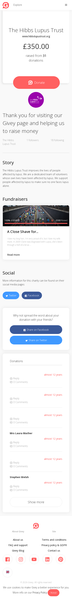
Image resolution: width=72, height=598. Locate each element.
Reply (16, 378)
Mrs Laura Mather (21, 433)
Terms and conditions (54, 539)
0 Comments (20, 382)
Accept (54, 592)
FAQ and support (18, 545)
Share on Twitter (37, 340)
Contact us (54, 550)
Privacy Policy (40, 592)
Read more (13, 254)
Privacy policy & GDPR (54, 545)
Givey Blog (18, 550)
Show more (36, 502)
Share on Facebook (37, 329)
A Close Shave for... (22, 231)
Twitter (12, 295)
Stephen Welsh (19, 477)
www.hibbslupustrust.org (36, 36)
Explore (17, 4)
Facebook (33, 295)
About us (18, 539)
